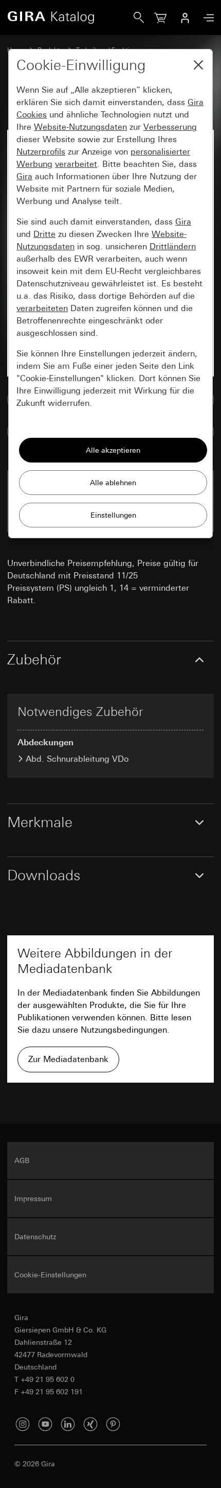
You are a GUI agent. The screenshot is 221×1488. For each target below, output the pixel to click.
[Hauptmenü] (206, 17)
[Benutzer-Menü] (185, 17)
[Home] (70, 17)
